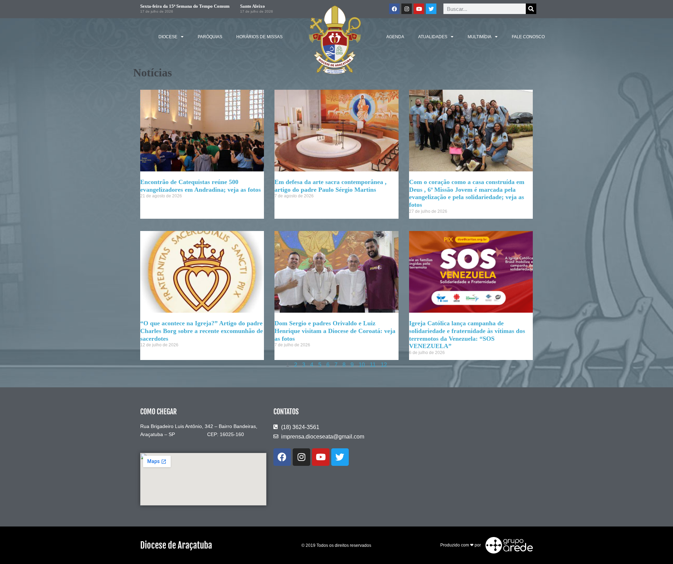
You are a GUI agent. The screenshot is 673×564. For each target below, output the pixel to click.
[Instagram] (406, 9)
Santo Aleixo (252, 6)
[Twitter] (431, 9)
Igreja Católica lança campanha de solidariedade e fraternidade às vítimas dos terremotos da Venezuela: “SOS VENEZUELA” (467, 334)
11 (373, 365)
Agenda (395, 36)
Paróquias (210, 36)
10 (362, 365)
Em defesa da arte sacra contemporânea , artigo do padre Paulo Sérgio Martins (330, 185)
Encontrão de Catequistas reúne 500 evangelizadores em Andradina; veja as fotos (200, 185)
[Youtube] (419, 9)
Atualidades (432, 36)
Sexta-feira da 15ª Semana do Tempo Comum (185, 6)
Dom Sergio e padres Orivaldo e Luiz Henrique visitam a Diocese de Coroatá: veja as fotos (334, 331)
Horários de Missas (259, 36)
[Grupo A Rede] (507, 545)
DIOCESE (167, 36)
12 (384, 365)
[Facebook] (394, 9)
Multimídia (479, 36)
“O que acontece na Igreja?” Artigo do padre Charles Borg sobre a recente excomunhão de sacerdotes (201, 331)
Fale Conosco (528, 36)
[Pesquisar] (531, 9)
